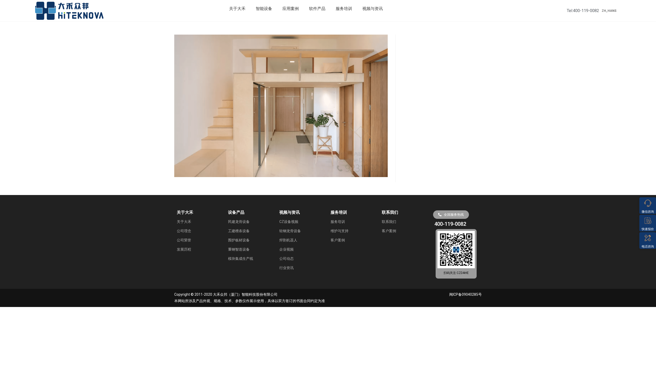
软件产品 (317, 8)
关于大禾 (237, 8)
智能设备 (264, 8)
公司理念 (184, 231)
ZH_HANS (609, 11)
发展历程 (184, 249)
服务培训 (344, 8)
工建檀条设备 (239, 231)
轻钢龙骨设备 (290, 231)
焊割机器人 (288, 240)
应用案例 (290, 8)
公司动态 (286, 259)
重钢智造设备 (239, 249)
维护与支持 (339, 231)
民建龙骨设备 (239, 222)
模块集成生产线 (240, 259)
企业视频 (286, 249)
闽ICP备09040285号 (465, 294)
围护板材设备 (239, 240)
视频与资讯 (372, 8)
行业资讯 (286, 268)
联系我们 (389, 222)
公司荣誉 (184, 240)
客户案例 (338, 240)
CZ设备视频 (288, 222)
